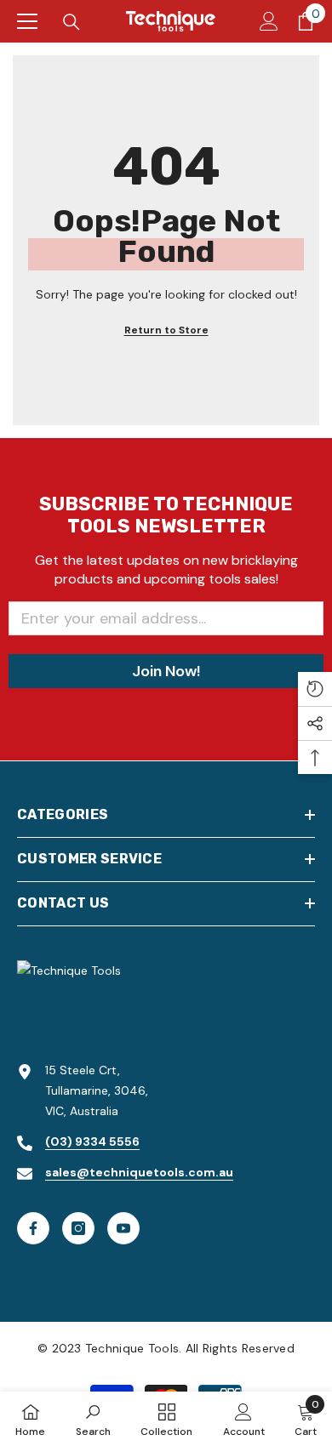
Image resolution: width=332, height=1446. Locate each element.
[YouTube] (123, 1228)
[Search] (71, 22)
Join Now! (166, 671)
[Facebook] (33, 1228)
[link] (93, 1419)
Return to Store (166, 330)
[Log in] (269, 21)
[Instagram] (78, 1228)
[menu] (27, 21)
